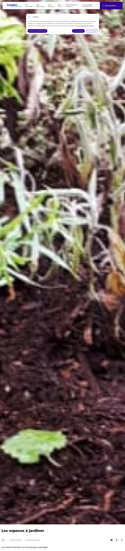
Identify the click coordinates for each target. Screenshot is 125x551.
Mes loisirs (60, 5)
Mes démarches (40, 5)
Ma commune (29, 5)
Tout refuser (91, 31)
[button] (111, 540)
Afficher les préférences (37, 31)
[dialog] (62, 24)
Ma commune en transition (72, 5)
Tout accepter (78, 31)
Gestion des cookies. (87, 26)
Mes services (51, 5)
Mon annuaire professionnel (87, 5)
